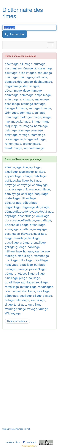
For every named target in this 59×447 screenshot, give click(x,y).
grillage (10, 247)
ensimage (26, 99)
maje (14, 126)
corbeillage (12, 198)
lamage (25, 121)
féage (9, 238)
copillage (27, 193)
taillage (9, 300)
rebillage (42, 282)
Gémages (11, 112)
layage (45, 251)
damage (10, 81)
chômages (26, 77)
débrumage (25, 81)
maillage (10, 255)
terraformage (13, 148)
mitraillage (26, 260)
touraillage (35, 304)
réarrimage (38, 134)
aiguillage (11, 171)
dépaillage (46, 211)
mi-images (26, 126)
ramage (24, 134)
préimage (11, 134)
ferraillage (20, 238)
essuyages (12, 233)
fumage (46, 108)
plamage (24, 130)
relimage (40, 139)
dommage (12, 95)
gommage (26, 112)
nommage (41, 126)
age (19, 167)
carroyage (24, 185)
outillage (39, 264)
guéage (21, 247)
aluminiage (26, 171)
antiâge (40, 171)
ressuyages (13, 291)
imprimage (12, 121)
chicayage (30, 189)
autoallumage (43, 68)
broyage (10, 185)
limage (36, 121)
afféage (10, 167)
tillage (9, 304)
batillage (35, 180)
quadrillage (12, 282)
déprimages (31, 86)
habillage (34, 247)
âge (25, 167)
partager (30, 442)
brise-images (27, 72)
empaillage (43, 220)
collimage (40, 77)
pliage (23, 278)
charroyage (40, 185)
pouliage (34, 278)
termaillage (38, 300)
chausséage (13, 189)
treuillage (11, 309)
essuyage (40, 229)
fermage (39, 103)
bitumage (11, 72)
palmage (11, 130)
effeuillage (28, 220)
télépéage (22, 300)
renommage (13, 143)
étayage (26, 233)
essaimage (12, 103)
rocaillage (43, 291)
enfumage (12, 99)
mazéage (11, 260)
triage (22, 309)
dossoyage (12, 220)
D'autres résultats (17, 321)
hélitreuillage (13, 251)
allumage (26, 64)
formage (21, 108)
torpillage (20, 304)
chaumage (44, 72)
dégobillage (13, 207)
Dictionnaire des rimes (22, 12)
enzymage (41, 99)
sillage (37, 295)
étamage (27, 103)
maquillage (24, 255)
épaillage (26, 229)
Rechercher (16, 34)
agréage (35, 167)
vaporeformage (33, 148)
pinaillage (11, 278)
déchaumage (43, 81)
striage (47, 295)
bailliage (10, 180)
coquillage (41, 193)
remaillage (12, 286)
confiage (44, 189)
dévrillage (42, 216)
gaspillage (12, 242)
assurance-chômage (19, 68)
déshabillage (26, 216)
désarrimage (13, 90)
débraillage (28, 198)
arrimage (39, 64)
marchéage (41, 255)
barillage (23, 180)
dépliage (11, 216)
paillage (10, 269)
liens (18, 442)
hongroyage (31, 251)
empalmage (43, 95)
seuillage (26, 295)
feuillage (34, 238)
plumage (37, 130)
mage (46, 121)
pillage (40, 273)
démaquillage (14, 211)
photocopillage (25, 273)
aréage (27, 176)
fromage (34, 108)
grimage (39, 112)
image (46, 117)
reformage (12, 139)
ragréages (28, 282)
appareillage (13, 176)
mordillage (41, 260)
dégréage (28, 207)
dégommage (13, 86)
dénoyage (31, 211)
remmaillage (28, 286)
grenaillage (38, 242)
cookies (10, 442)
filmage (10, 108)
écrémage (27, 95)
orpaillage (26, 264)
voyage (32, 309)
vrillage (43, 309)
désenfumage (32, 90)
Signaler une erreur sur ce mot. (16, 428)
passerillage (37, 269)
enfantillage (37, 224)
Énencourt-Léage (17, 224)
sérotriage (11, 295)
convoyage (12, 193)
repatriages (45, 286)
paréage (22, 269)
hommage (12, 117)
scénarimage (31, 143)
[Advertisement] (26, 379)
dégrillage (42, 207)
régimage (26, 139)
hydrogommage (30, 117)
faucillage (39, 233)
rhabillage (28, 291)
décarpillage (13, 202)
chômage (11, 77)
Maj (7, 126)
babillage (40, 176)
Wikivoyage (13, 313)
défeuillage (30, 202)
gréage (25, 242)
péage (9, 273)
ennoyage (12, 229)
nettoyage (11, 264)
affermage (12, 64)
